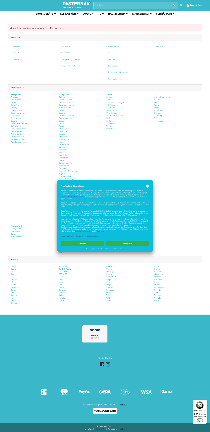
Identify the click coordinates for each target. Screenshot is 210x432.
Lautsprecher (112, 110)
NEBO (13, 284)
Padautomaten (65, 107)
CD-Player (110, 105)
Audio (108, 99)
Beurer (14, 269)
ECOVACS (63, 274)
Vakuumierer (64, 126)
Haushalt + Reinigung (68, 170)
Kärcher (14, 279)
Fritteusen (63, 136)
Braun (157, 269)
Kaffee (61, 110)
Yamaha (157, 298)
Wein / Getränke (17, 134)
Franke (13, 266)
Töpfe (61, 142)
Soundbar (110, 123)
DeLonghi (110, 271)
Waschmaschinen (18, 142)
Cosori (157, 300)
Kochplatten (64, 144)
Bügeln (62, 173)
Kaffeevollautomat (66, 102)
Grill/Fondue (64, 139)
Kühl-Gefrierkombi (18, 128)
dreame (14, 303)
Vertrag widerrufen (105, 411)
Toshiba (62, 298)
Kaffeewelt (63, 97)
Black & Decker (65, 269)
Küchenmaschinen (66, 115)
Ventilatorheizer (17, 236)
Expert (109, 274)
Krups (108, 279)
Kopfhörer (110, 107)
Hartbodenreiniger (67, 178)
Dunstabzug (16, 118)
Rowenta (62, 290)
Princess (110, 287)
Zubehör (14, 121)
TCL (156, 118)
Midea (13, 300)
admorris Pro (100, 429)
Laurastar (158, 279)
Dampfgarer (16, 107)
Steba (61, 295)
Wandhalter (111, 128)
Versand (123, 404)
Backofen (15, 105)
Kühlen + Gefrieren (19, 123)
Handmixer (63, 149)
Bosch (109, 269)
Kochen (14, 102)
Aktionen (110, 97)
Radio (108, 118)
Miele (156, 282)
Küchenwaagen (65, 163)
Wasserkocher (65, 168)
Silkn (156, 292)
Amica (109, 266)
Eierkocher (63, 131)
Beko (156, 266)
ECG (12, 276)
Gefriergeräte (16, 131)
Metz (156, 107)
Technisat (158, 121)
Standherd (15, 115)
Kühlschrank (16, 126)
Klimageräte (16, 228)
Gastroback (111, 276)
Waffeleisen (64, 165)
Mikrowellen (64, 147)
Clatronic (158, 271)
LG (155, 102)
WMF (108, 298)
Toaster (62, 160)
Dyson (13, 274)
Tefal (13, 298)
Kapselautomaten (66, 105)
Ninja (108, 284)
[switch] (200, 420)
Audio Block (64, 266)
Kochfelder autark (18, 113)
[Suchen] (174, 6)
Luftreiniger (16, 231)
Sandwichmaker (65, 157)
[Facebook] (102, 364)
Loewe (157, 105)
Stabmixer (63, 152)
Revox (13, 290)
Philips (157, 113)
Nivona (62, 252)
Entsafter (62, 134)
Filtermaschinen (65, 99)
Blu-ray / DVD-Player (115, 102)
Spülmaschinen (17, 136)
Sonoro (14, 295)
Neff (60, 284)
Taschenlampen (65, 118)
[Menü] (205, 401)
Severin (157, 290)
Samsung (158, 115)
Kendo (157, 99)
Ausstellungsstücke (162, 97)
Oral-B (61, 300)
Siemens (62, 292)
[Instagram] (108, 364)
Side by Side (16, 99)
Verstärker (110, 126)
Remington (159, 287)
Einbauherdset (17, 110)
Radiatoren (15, 234)
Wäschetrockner (18, 139)
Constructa (63, 271)
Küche (61, 121)
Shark (13, 292)
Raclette (62, 123)
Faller (108, 300)
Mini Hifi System (113, 113)
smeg (108, 292)
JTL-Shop (121, 429)
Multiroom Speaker (114, 115)
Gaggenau (15, 97)
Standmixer (63, 155)
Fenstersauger (65, 176)
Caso (13, 271)
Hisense (157, 276)
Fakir (61, 276)
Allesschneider (65, 128)
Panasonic (158, 110)
